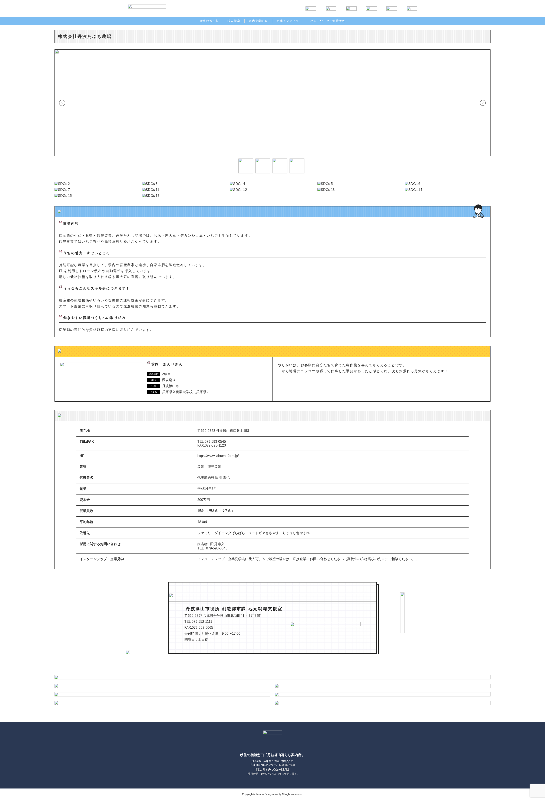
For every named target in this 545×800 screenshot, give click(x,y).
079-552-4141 (276, 769)
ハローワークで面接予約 (327, 21)
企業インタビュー (289, 21)
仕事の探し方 (209, 21)
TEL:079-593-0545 (211, 441)
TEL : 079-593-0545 (212, 548)
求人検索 (233, 21)
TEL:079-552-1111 (198, 621)
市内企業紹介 (258, 21)
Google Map (287, 764)
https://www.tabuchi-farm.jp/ (218, 456)
